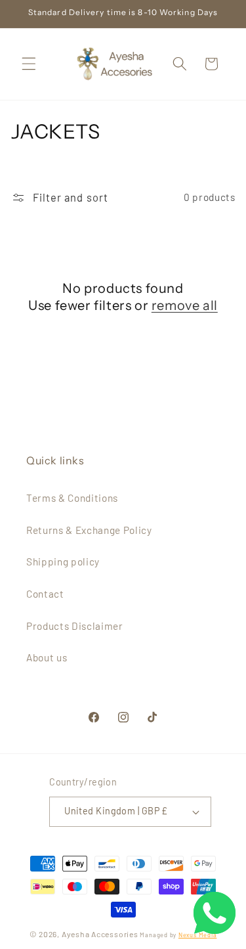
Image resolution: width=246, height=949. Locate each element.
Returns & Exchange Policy (89, 530)
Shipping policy (63, 561)
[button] (29, 63)
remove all (185, 305)
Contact (45, 594)
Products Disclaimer (74, 626)
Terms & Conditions (72, 498)
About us (46, 657)
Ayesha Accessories (100, 933)
